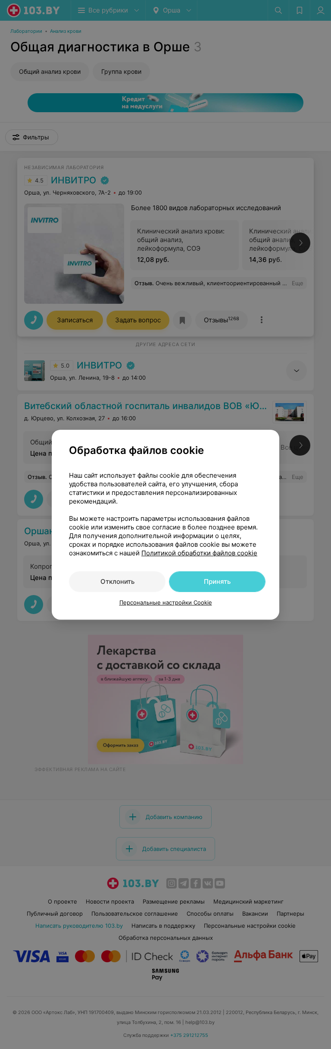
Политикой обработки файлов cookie (199, 553)
